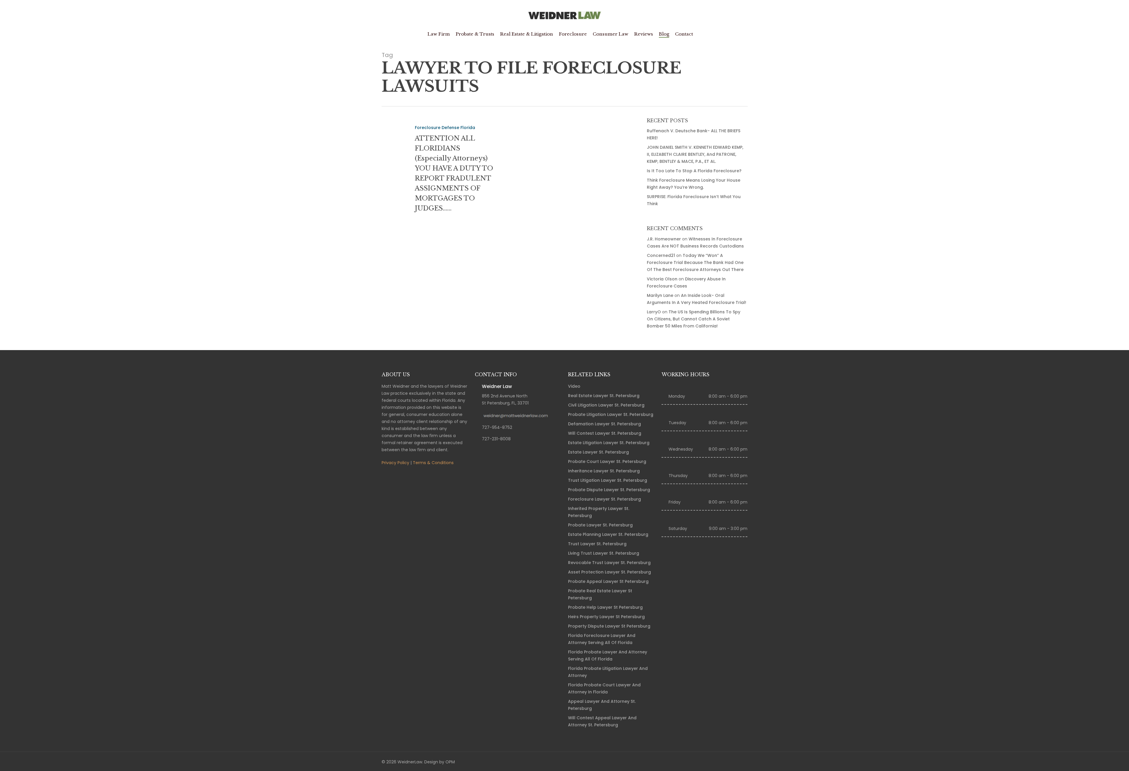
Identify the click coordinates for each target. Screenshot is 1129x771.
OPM (450, 762)
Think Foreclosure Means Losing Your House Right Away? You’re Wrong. (693, 183)
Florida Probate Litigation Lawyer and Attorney (608, 671)
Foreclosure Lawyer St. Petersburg (604, 499)
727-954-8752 (497, 427)
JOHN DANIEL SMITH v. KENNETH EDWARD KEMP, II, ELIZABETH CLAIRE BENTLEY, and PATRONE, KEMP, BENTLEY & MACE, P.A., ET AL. (695, 154)
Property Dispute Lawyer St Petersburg (609, 626)
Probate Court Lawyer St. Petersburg (607, 461)
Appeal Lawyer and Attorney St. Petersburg (602, 704)
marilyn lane (660, 295)
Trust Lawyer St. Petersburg (597, 544)
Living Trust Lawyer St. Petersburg (603, 553)
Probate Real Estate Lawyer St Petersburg (600, 594)
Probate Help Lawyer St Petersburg (605, 607)
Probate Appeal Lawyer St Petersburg (608, 581)
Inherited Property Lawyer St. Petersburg (598, 512)
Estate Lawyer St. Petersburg (598, 452)
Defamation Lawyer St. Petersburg (604, 424)
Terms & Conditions (433, 463)
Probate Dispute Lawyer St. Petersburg (609, 490)
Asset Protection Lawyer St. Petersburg (609, 572)
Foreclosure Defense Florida (445, 128)
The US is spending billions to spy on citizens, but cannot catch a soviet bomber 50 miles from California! (693, 319)
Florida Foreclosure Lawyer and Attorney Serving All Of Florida (601, 639)
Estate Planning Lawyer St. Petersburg (608, 534)
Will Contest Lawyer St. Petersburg (604, 433)
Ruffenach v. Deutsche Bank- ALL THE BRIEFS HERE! (693, 134)
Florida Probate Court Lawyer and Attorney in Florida (604, 688)
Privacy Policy (395, 463)
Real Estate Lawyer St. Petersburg (603, 396)
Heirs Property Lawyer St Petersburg (606, 617)
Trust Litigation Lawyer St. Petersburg (607, 480)
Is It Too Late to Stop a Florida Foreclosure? (694, 171)
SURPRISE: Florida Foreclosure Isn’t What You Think (694, 200)
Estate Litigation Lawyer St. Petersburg (608, 443)
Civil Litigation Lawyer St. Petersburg (606, 405)
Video (574, 386)
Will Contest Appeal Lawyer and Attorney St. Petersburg (602, 721)
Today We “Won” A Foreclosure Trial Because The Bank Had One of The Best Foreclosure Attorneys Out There (695, 262)
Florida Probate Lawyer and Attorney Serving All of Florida (607, 655)
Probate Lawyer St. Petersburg (600, 525)
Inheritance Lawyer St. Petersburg (604, 471)
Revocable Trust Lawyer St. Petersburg (609, 563)
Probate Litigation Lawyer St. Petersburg (610, 414)
